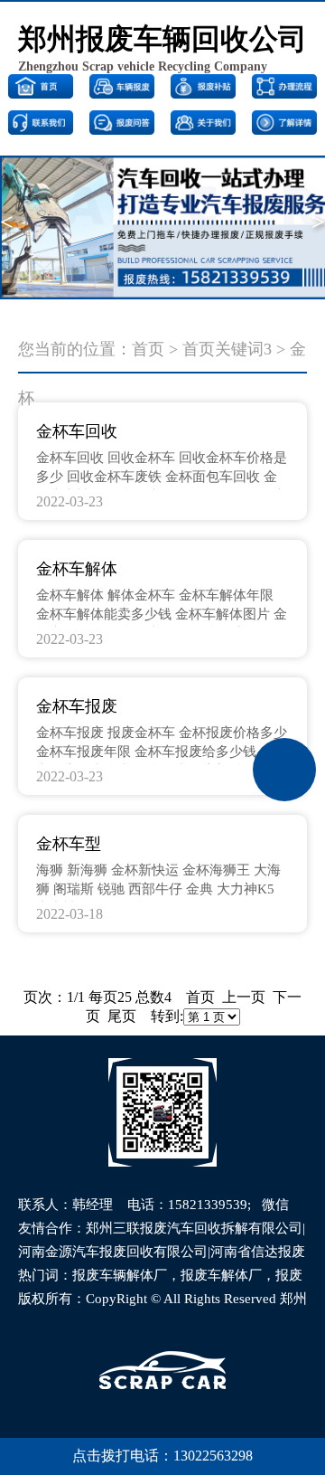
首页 (148, 349)
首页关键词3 (227, 349)
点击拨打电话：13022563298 (162, 1455)
